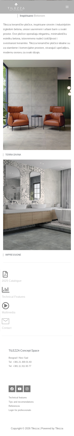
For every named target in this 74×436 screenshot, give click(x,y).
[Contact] (5, 321)
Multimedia (8, 312)
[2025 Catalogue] (5, 274)
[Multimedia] (5, 305)
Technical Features (13, 296)
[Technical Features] (5, 290)
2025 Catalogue (12, 280)
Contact (6, 327)
